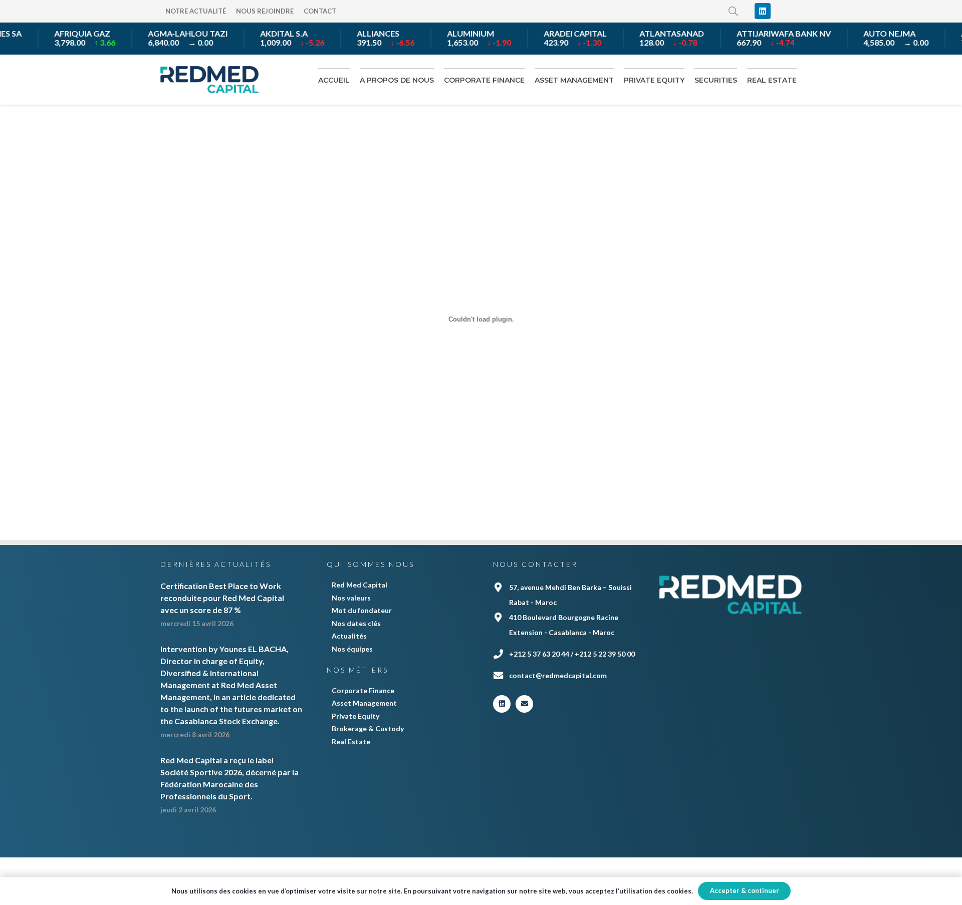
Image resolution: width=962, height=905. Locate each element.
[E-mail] (524, 704)
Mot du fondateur (362, 610)
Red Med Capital (359, 584)
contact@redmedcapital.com (558, 675)
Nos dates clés (356, 623)
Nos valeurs (351, 597)
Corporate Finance (363, 690)
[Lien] (209, 80)
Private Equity (355, 716)
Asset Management (364, 703)
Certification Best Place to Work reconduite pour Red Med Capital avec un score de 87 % (222, 598)
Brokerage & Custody (368, 728)
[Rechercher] (734, 11)
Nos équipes (352, 649)
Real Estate (351, 741)
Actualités (349, 636)
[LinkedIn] (763, 11)
